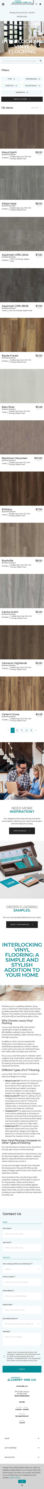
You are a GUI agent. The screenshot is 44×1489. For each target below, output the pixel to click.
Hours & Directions (22, 1396)
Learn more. (15, 1478)
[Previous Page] (8, 730)
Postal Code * (7, 1304)
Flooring (17, 25)
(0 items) (40, 4)
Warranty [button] (20, 92)
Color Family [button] (31, 86)
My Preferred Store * (10, 1318)
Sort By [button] (34, 108)
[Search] (41, 60)
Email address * (8, 1290)
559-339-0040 (22, 17)
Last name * (7, 1242)
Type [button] (10, 79)
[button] (32, 4)
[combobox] (20, 60)
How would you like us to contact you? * (17, 1264)
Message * (6, 1331)
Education (10, 1457)
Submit (22, 1369)
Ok (22, 1481)
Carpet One (5, 25)
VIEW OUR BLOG (19, 831)
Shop (7, 1438)
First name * (7, 1228)
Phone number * (9, 1276)
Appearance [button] (31, 79)
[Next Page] (36, 730)
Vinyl (25, 25)
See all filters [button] (20, 99)
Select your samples (19, 924)
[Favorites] (36, 4)
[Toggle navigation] (3, 4)
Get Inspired (10, 1448)
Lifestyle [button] (9, 86)
